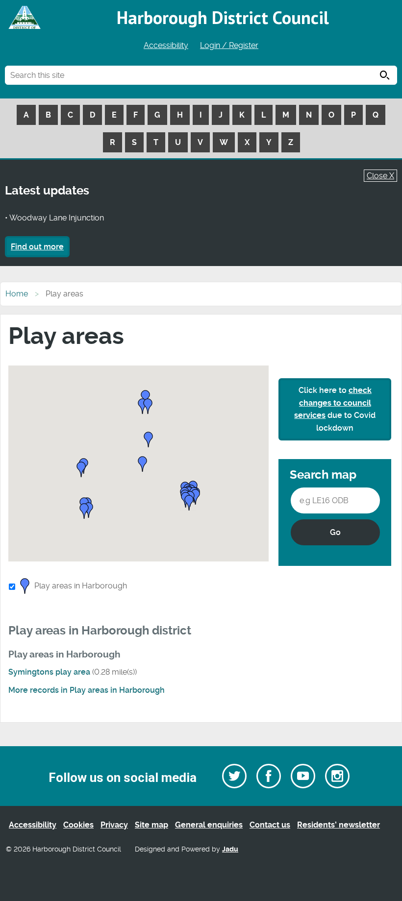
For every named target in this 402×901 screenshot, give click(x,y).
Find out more (37, 246)
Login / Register (229, 45)
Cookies (78, 824)
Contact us (270, 824)
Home (16, 293)
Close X (380, 175)
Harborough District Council (223, 17)
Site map (151, 824)
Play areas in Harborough (80, 585)
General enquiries (209, 824)
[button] (148, 440)
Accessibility (166, 45)
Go (335, 532)
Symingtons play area (49, 672)
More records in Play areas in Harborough (86, 690)
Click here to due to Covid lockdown (335, 409)
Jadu (230, 849)
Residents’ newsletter (338, 824)
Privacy (114, 824)
